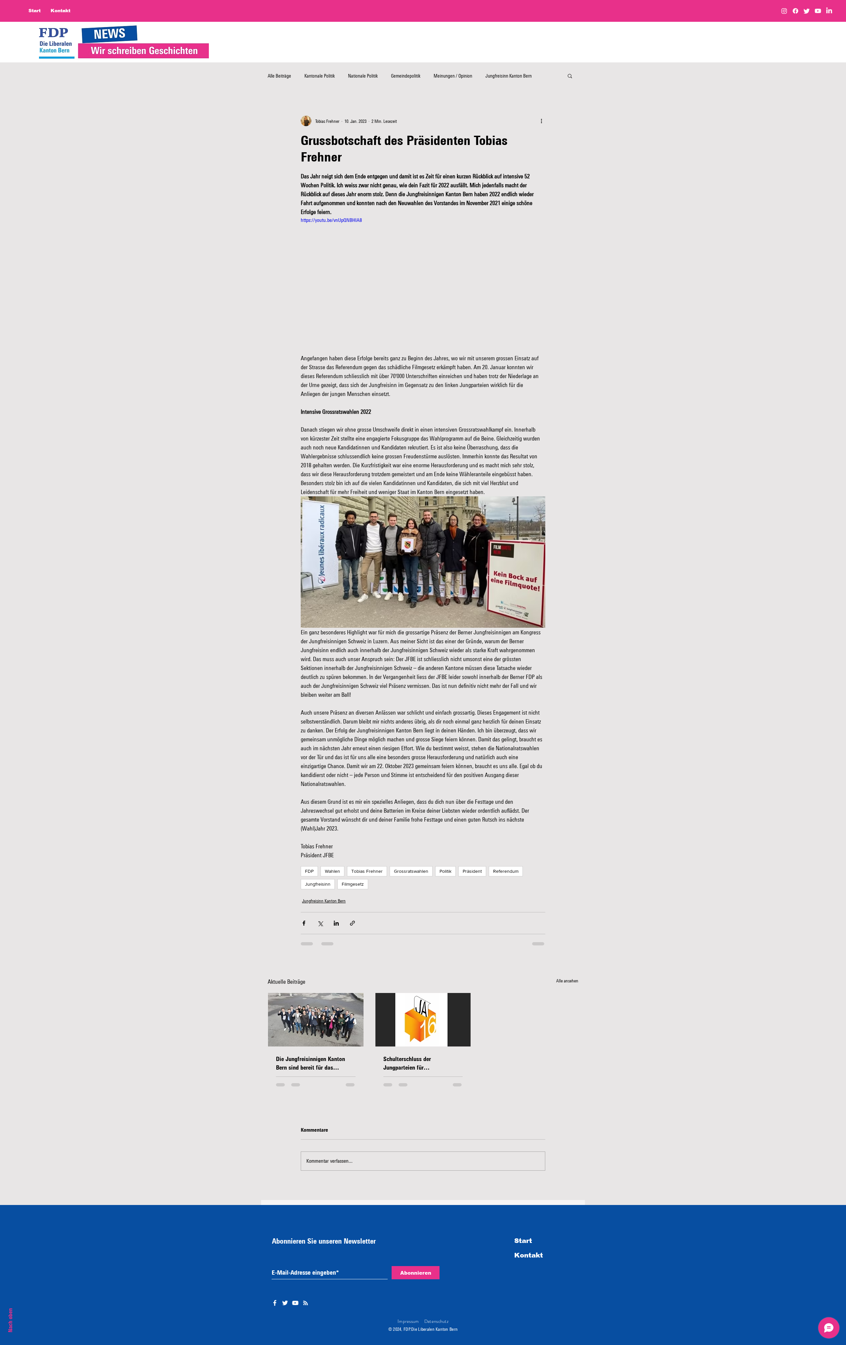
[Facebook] (795, 11)
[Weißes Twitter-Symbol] (285, 1308)
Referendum (506, 871)
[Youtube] (818, 11)
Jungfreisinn (317, 884)
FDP (309, 871)
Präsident (472, 871)
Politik (445, 871)
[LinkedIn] (829, 11)
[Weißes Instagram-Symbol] (305, 1308)
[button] (570, 75)
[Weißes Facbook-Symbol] (275, 1308)
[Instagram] (784, 11)
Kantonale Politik (319, 76)
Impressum (408, 1326)
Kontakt (528, 1260)
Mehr (490, 76)
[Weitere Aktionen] (541, 121)
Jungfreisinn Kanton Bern (324, 900)
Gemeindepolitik (405, 76)
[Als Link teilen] (352, 923)
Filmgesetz (353, 884)
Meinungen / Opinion (453, 76)
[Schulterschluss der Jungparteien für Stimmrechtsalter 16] (423, 1019)
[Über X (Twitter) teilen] (320, 923)
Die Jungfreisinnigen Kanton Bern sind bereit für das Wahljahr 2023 (310, 1063)
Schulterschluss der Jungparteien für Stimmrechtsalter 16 (408, 1063)
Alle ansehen (567, 980)
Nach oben (10, 1320)
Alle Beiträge (279, 76)
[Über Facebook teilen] (304, 923)
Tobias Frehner (367, 871)
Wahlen (332, 871)
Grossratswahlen (411, 871)
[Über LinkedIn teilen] (336, 923)
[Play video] (423, 285)
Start (523, 1246)
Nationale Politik (363, 76)
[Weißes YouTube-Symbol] (295, 1308)
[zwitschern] (806, 11)
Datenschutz (436, 1326)
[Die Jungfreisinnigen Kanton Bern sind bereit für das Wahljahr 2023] (316, 1019)
